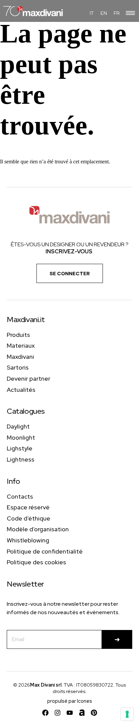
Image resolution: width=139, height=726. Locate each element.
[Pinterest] (94, 712)
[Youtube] (69, 712)
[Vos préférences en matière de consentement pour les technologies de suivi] (127, 714)
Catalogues (26, 411)
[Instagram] (57, 712)
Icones (84, 701)
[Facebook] (45, 712)
